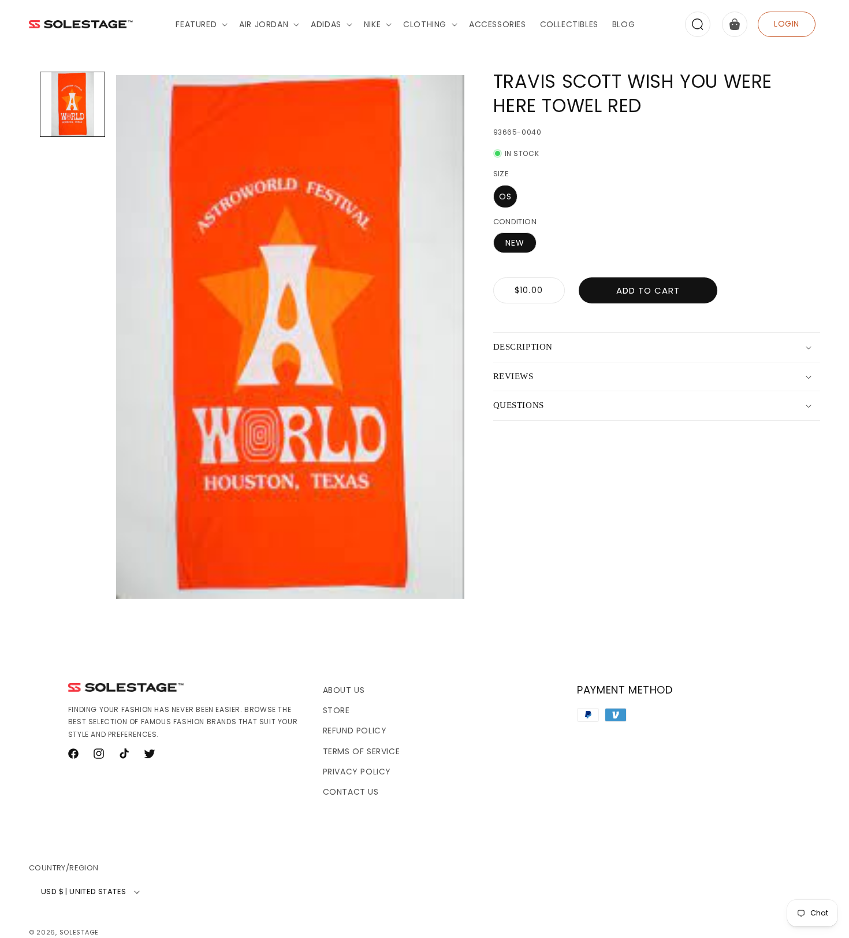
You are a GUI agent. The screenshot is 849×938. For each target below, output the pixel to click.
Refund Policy (355, 730)
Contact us (351, 792)
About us (344, 690)
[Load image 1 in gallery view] (72, 104)
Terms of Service (361, 751)
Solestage (79, 932)
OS (505, 196)
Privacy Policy (357, 771)
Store (336, 710)
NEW (514, 243)
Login (786, 23)
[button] (200, 24)
